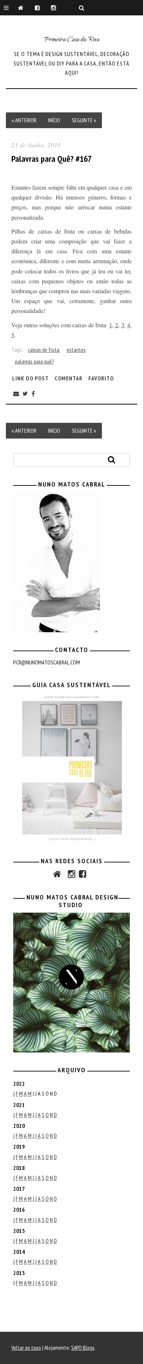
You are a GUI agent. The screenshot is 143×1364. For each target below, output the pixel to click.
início (54, 120)
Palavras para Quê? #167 (51, 158)
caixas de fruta (43, 349)
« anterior (24, 120)
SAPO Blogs (82, 1347)
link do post (30, 377)
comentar (68, 377)
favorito (101, 377)
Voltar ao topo (26, 1347)
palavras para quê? (34, 361)
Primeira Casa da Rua (71, 40)
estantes (76, 349)
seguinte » (84, 120)
